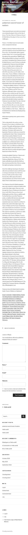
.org (3, 497)
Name (4, 365)
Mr (3, 448)
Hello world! (5, 429)
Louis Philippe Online (7, 316)
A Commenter (6, 445)
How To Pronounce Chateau (13, 302)
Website (4, 381)
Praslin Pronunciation (7, 308)
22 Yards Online (15, 312)
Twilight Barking (16, 294)
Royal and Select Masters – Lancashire (13, 4)
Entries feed (5, 490)
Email (4, 373)
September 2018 (7, 465)
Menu (14, 14)
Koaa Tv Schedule (7, 294)
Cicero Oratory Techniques (14, 310)
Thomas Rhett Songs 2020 (17, 306)
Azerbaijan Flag (6, 312)
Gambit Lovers (21, 314)
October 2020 (6, 458)
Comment (5, 343)
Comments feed (6, 493)
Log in (4, 487)
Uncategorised (6, 474)
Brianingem (5, 442)
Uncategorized (10, 328)
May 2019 (5, 461)
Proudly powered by (7, 531)
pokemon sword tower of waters (11, 426)
